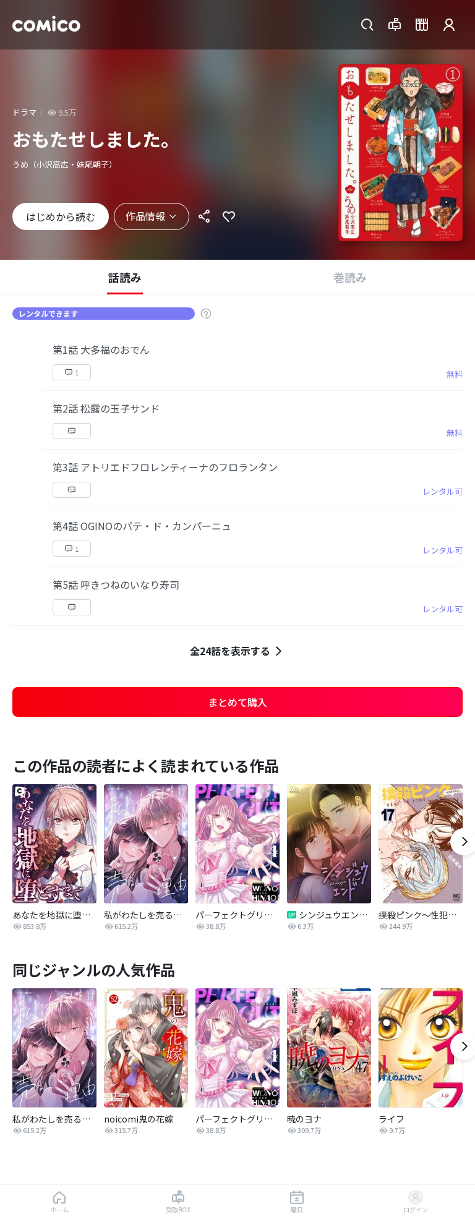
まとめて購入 (237, 702)
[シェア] (204, 216)
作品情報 (145, 215)
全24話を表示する (230, 650)
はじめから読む (60, 216)
